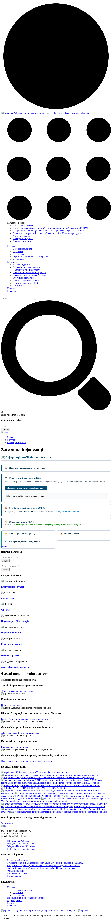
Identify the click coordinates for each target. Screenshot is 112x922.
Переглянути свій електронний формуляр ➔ (26, 488)
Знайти (5, 561)
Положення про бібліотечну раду (29, 272)
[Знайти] (35, 299)
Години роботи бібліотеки (26, 280)
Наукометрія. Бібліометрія (15, 621)
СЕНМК (5, 609)
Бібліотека (12, 262)
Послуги (11, 246)
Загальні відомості (22, 264)
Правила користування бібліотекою (30, 275)
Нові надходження (22, 241)
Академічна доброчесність (15, 667)
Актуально (18, 259)
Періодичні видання (23, 238)
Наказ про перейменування (26, 267)
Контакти (11, 291)
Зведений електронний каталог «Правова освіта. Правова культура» (47, 233)
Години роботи (14, 900)
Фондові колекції (21, 236)
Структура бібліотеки (23, 278)
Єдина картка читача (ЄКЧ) (26, 283)
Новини (11, 288)
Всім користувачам (22, 249)
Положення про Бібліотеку (26, 270)
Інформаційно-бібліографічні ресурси (31, 256)
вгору (4, 546)
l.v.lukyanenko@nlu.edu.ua (66, 512)
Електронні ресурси (11, 644)
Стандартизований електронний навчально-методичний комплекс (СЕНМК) (51, 228)
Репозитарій (7, 598)
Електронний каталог (23, 225)
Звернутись (7, 823)
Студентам (18, 251)
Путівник (17, 285)
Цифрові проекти (10, 655)
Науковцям (18, 254)
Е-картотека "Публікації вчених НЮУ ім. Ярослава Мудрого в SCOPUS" (49, 230)
